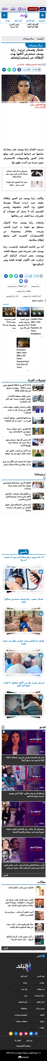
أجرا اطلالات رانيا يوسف (17, 286)
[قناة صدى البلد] (42, 9)
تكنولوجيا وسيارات (20, 1015)
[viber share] (26, 281)
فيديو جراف (40, 1008)
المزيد (5, 875)
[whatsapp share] (9, 70)
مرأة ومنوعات (28, 39)
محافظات (23, 1008)
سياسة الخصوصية (23, 1046)
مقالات (42, 1028)
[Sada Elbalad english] (5, 9)
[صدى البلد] (23, 15)
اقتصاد (42, 1015)
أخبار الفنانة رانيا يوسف (32, 296)
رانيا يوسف (35, 286)
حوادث (7, 21)
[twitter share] (14, 70)
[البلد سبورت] (33, 9)
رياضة (25, 983)
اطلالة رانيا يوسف (24, 291)
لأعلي (39, 956)
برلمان (42, 1021)
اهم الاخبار (30, 21)
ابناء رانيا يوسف (12, 296)
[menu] (43, 15)
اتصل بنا (18, 1040)
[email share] (4, 70)
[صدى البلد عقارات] (12, 9)
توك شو (24, 989)
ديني (25, 996)
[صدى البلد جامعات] (22, 9)
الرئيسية (41, 21)
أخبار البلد (18, 21)
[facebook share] (19, 70)
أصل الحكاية (23, 1002)
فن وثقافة (40, 989)
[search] (4, 15)
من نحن (29, 1040)
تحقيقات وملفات (21, 1021)
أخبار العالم (40, 1002)
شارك (25, 69)
